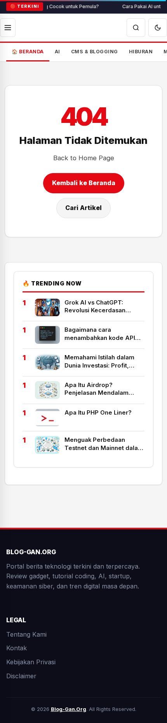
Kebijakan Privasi (31, 662)
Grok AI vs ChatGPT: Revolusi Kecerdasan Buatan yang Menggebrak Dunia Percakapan (101, 306)
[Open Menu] (8, 27)
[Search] (136, 27)
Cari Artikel (83, 208)
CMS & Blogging (94, 51)
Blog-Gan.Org (68, 709)
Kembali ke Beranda (83, 183)
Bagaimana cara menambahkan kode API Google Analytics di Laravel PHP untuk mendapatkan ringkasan (104, 334)
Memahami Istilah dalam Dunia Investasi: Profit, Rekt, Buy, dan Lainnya (99, 361)
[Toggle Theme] (157, 27)
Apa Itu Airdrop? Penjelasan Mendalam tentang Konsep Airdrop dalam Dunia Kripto (99, 389)
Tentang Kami (26, 634)
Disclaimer (21, 676)
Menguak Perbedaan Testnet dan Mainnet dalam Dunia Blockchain (103, 444)
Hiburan (141, 51)
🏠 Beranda (28, 51)
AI (57, 51)
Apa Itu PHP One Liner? (98, 412)
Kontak (16, 648)
